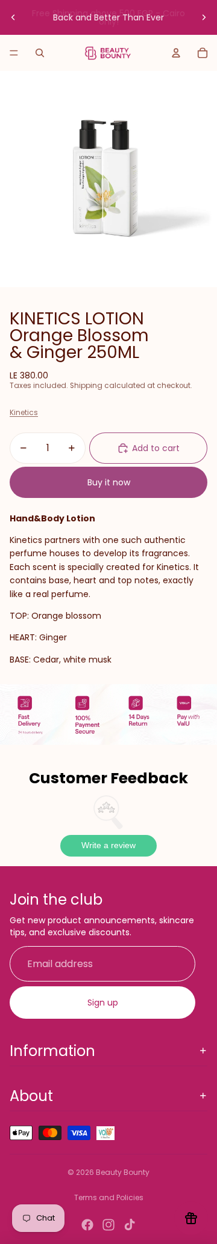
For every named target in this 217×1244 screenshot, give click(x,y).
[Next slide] (203, 17)
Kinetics (24, 412)
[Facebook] (87, 1225)
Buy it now (108, 482)
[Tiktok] (129, 1225)
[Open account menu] (176, 53)
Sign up (102, 1003)
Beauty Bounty (122, 1172)
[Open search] (40, 53)
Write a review (108, 845)
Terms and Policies (108, 1197)
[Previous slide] (13, 17)
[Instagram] (108, 1225)
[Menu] (14, 53)
